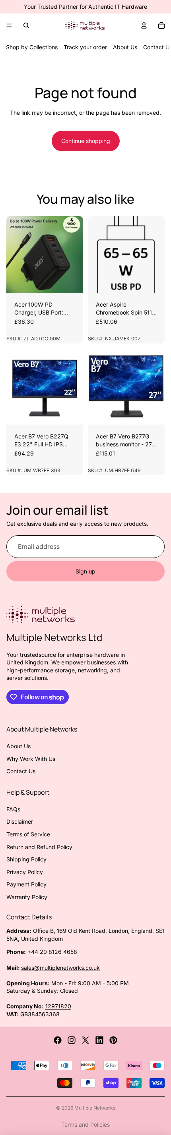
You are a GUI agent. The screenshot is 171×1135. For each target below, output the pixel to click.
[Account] (144, 25)
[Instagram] (71, 1040)
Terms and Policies (85, 1124)
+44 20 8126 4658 (52, 951)
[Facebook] (57, 1040)
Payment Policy (26, 884)
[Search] (26, 25)
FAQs (13, 809)
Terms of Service (28, 834)
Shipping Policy (26, 859)
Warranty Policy (26, 897)
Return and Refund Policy (39, 847)
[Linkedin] (99, 1040)
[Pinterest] (113, 1040)
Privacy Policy (24, 872)
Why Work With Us (30, 758)
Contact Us (20, 771)
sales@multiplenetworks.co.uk (60, 967)
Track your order (85, 47)
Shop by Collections (32, 47)
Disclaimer (19, 821)
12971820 (58, 1006)
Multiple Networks (94, 1108)
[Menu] (9, 25)
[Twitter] (85, 1040)
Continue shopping (85, 140)
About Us (125, 47)
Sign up (85, 571)
